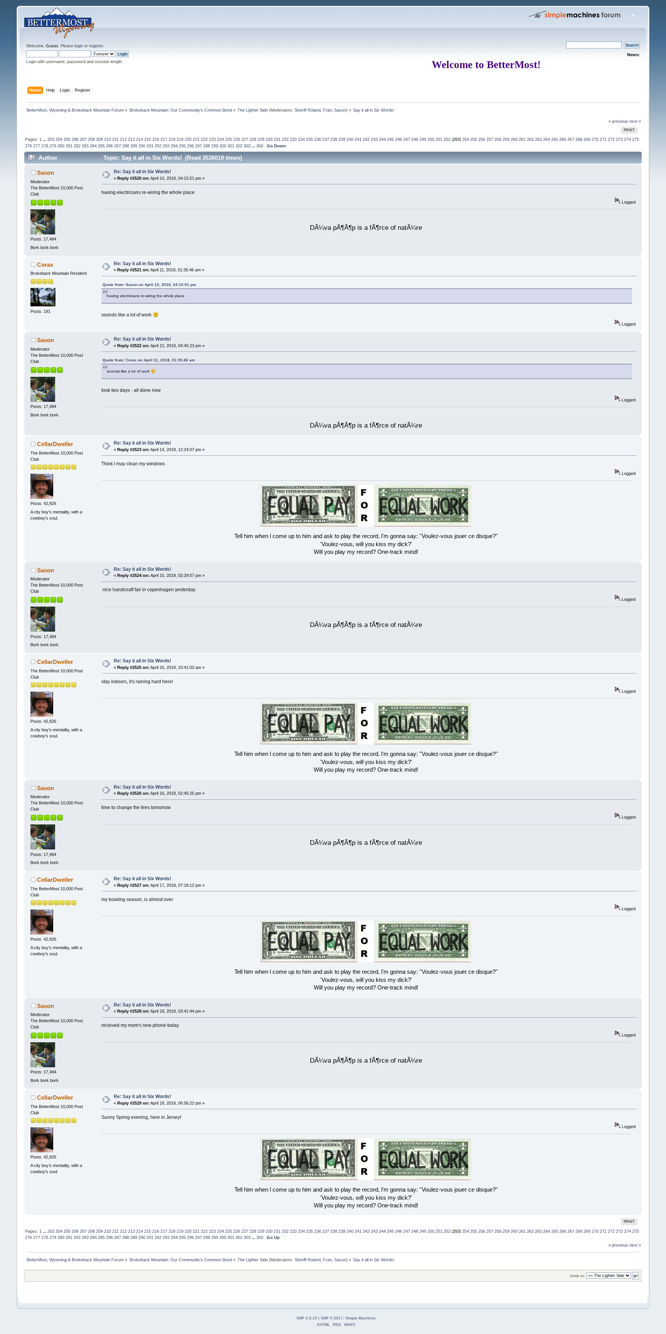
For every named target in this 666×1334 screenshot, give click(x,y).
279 (52, 146)
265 (554, 139)
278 (44, 146)
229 (260, 139)
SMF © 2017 (332, 1318)
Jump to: (577, 1276)
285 (101, 146)
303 (247, 146)
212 (123, 139)
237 (325, 139)
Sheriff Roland (307, 110)
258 (497, 139)
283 (85, 146)
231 (277, 139)
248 (414, 139)
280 (60, 146)
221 (196, 139)
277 (36, 146)
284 (93, 146)
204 (59, 139)
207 (83, 139)
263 (538, 139)
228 (252, 139)
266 (562, 139)
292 (158, 146)
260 (514, 139)
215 (147, 139)
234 (301, 139)
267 (570, 139)
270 (595, 139)
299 (214, 146)
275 (635, 139)
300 (222, 146)
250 (430, 139)
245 (390, 139)
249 (422, 139)
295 (182, 146)
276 (28, 146)
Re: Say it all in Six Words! (142, 171)
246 (398, 139)
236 (317, 139)
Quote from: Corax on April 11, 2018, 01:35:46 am (149, 360)
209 (99, 139)
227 (244, 139)
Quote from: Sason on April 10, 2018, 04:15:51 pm (149, 285)
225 (228, 139)
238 (333, 139)
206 (75, 139)
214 (139, 139)
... (45, 139)
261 (522, 139)
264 (546, 139)
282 (77, 146)
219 (180, 139)
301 (230, 146)
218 (171, 139)
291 (149, 146)
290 (141, 146)
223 (212, 139)
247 (406, 139)
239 (341, 139)
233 (293, 139)
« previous (618, 121)
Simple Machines (360, 1318)
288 (125, 146)
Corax (45, 264)
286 (109, 146)
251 (439, 139)
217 (163, 139)
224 (220, 139)
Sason (340, 110)
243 (374, 139)
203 (50, 139)
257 (489, 139)
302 (238, 146)
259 (506, 139)
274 (627, 139)
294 (174, 146)
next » (635, 121)
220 (188, 139)
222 (204, 139)
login (78, 45)
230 (269, 139)
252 (447, 139)
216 (155, 139)
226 (236, 139)
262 (530, 139)
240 (349, 139)
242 (366, 139)
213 (131, 139)
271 (603, 139)
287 (117, 146)
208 (91, 139)
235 (309, 139)
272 (611, 139)
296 (190, 146)
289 (133, 146)
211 (115, 139)
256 (481, 139)
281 (69, 146)
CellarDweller (55, 444)
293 (166, 146)
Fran (327, 110)
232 (285, 139)
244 (382, 139)
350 (259, 146)
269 (587, 139)
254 (465, 139)
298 (206, 146)
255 (473, 139)
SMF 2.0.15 (306, 1318)
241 (358, 139)
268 (578, 139)
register (96, 45)
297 (198, 146)
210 (107, 139)
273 (619, 139)
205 (67, 139)
